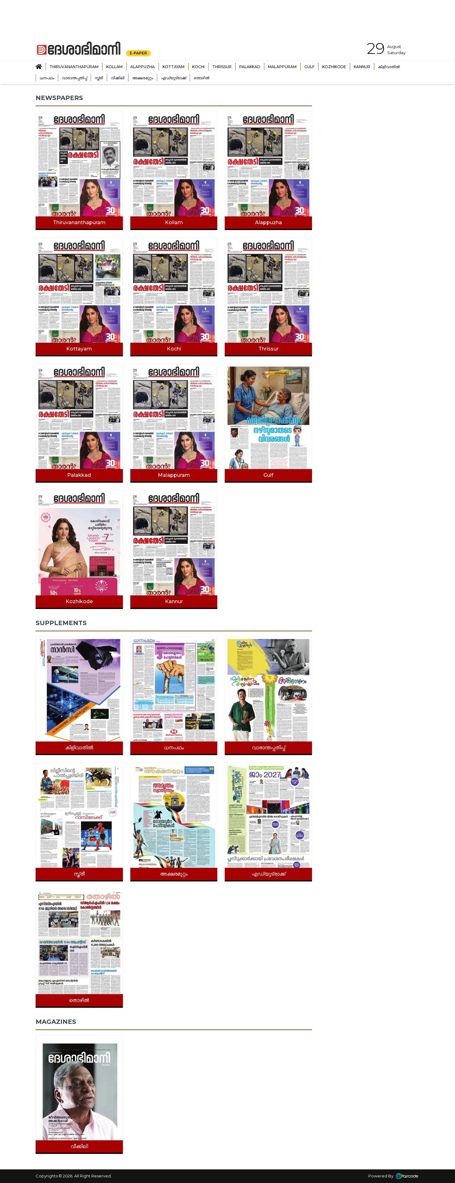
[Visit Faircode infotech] (407, 1176)
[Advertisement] (370, 132)
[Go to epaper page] (39, 66)
